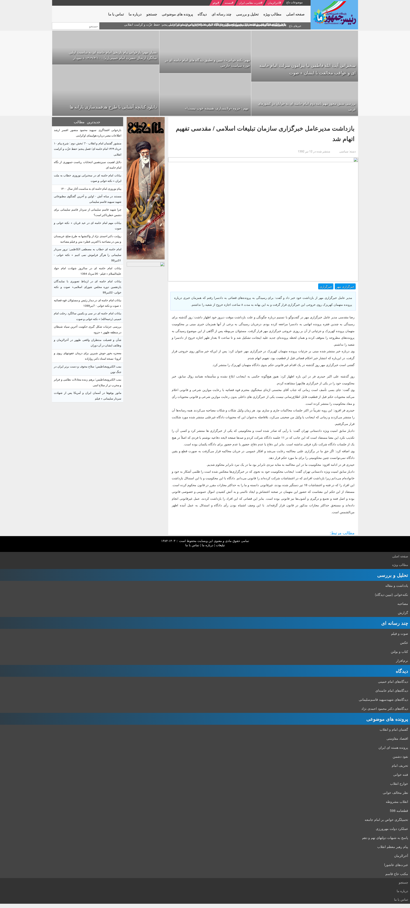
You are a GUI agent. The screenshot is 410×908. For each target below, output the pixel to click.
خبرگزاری (326, 286)
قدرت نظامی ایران (250, 2)
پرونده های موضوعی (387, 718)
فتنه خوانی (400, 774)
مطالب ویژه (400, 564)
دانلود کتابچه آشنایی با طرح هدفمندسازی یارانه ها (113, 107)
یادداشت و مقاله (396, 585)
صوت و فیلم (399, 633)
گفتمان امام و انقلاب (394, 729)
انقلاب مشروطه (397, 801)
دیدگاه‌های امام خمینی (393, 681)
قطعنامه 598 (399, 810)
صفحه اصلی (400, 556)
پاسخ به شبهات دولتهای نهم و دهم (385, 837)
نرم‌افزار (402, 660)
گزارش (403, 612)
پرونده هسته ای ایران (393, 747)
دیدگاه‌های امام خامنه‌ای (391, 690)
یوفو (215, 2)
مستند (228, 2)
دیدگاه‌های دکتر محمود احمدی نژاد (384, 708)
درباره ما (207, 545)
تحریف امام (400, 765)
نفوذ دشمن (400, 756)
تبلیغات (220, 545)
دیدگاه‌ (402, 670)
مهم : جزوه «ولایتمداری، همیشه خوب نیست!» (217, 108)
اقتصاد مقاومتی (397, 738)
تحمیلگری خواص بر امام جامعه (386, 819)
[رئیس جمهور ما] (334, 14)
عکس (404, 642)
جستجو (403, 882)
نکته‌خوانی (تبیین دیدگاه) (391, 594)
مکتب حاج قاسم (396, 873)
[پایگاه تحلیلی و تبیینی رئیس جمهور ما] (146, 188)
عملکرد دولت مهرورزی (392, 828)
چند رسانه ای (394, 622)
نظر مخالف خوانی (395, 792)
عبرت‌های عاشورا (396, 864)
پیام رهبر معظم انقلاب (392, 846)
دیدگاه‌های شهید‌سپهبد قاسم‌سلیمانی (383, 699)
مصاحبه (402, 603)
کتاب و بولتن (399, 651)
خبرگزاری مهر (345, 286)
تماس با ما (192, 545)
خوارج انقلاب (399, 783)
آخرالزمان (274, 2)
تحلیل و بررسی (392, 574)
